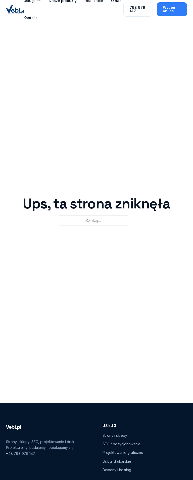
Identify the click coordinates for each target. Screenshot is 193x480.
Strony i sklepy (115, 435)
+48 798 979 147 (20, 453)
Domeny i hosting (117, 470)
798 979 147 (137, 9)
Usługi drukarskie (117, 461)
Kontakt (30, 18)
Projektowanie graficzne (123, 452)
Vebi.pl (13, 427)
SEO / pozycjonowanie (121, 444)
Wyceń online (169, 9)
